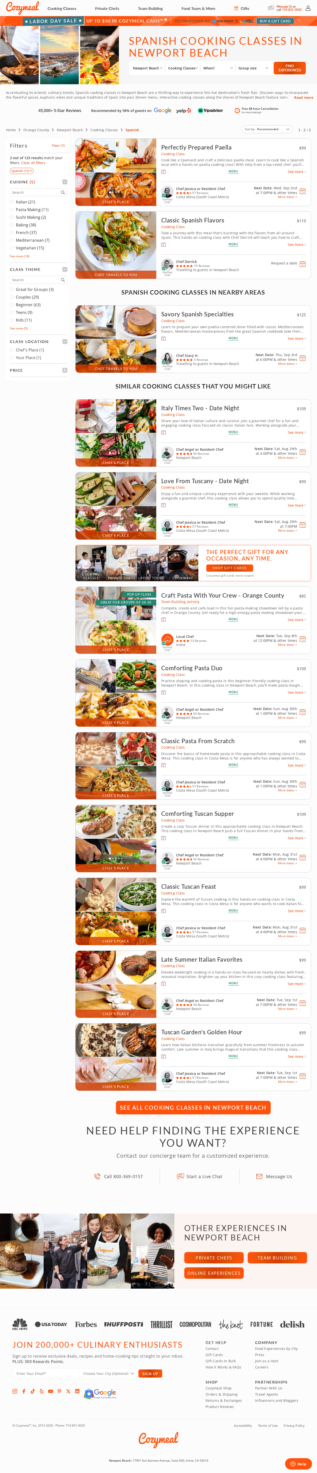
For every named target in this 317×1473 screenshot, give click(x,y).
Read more (303, 98)
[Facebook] (23, 1391)
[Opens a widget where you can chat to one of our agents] (298, 1464)
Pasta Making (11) (32, 210)
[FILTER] (38, 181)
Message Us (284, 6)
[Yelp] (41, 1391)
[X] (68, 1391)
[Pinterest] (59, 1391)
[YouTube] (50, 1391)
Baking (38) (26, 225)
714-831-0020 (292, 10)
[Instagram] (14, 1391)
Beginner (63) (28, 305)
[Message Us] (272, 8)
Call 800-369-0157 (123, 1176)
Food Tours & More (198, 8)
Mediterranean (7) (33, 240)
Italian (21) (25, 202)
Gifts (244, 8)
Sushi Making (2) (31, 217)
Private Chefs (107, 8)
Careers (261, 1367)
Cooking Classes (62, 8)
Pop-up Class (139, 594)
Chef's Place (30, 350)
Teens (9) (24, 312)
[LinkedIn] (77, 1391)
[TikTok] (32, 1391)
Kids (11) (24, 320)
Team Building (150, 8)
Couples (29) (27, 297)
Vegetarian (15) (30, 248)
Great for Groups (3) (35, 289)
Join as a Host (266, 1361)
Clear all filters (33, 162)
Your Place (28, 358)
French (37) (26, 233)
